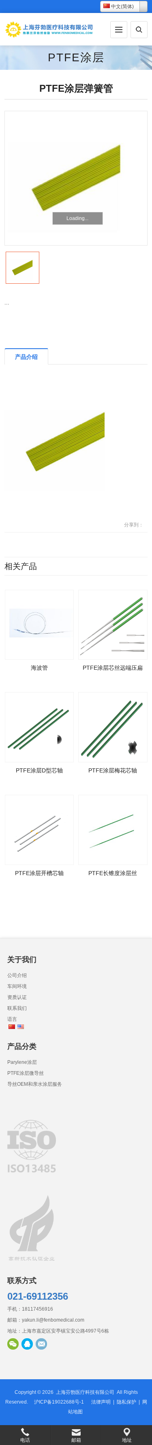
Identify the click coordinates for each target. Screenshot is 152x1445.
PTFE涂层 (76, 57)
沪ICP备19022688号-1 (59, 1402)
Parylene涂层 (22, 1062)
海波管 (39, 667)
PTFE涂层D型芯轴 (39, 770)
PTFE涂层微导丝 (25, 1073)
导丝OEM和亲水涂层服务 (34, 1084)
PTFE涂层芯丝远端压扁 (113, 667)
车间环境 (17, 986)
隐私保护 (126, 1402)
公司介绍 (17, 975)
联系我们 (17, 1008)
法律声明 (101, 1402)
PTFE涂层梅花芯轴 (112, 770)
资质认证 (17, 997)
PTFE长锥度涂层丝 (112, 873)
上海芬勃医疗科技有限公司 (85, 1392)
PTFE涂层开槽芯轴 (39, 873)
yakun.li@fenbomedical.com (53, 1320)
